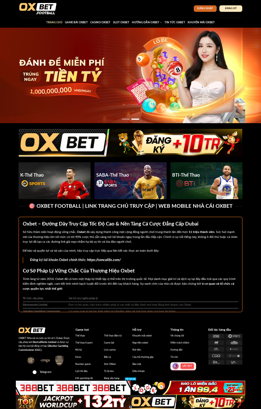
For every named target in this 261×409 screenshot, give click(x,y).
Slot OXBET (121, 22)
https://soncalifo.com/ (104, 260)
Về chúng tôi (177, 336)
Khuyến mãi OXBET (201, 22)
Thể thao (80, 336)
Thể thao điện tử (113, 336)
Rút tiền (136, 350)
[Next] (250, 75)
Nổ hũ (78, 350)
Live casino (110, 350)
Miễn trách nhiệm (179, 343)
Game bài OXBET (76, 22)
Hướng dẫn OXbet (145, 22)
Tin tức (174, 357)
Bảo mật (136, 364)
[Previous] (10, 75)
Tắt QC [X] (130, 379)
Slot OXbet (110, 364)
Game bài (109, 343)
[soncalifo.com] (38, 8)
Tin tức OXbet (175, 22)
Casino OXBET (100, 22)
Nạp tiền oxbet (140, 343)
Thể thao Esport (84, 343)
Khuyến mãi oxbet (142, 336)
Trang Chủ (54, 22)
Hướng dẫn (176, 350)
